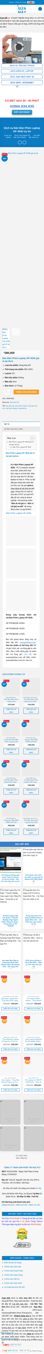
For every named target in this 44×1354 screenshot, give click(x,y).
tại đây (38, 1188)
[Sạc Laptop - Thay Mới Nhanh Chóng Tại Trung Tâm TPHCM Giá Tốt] (10, 1065)
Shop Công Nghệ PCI (22, 135)
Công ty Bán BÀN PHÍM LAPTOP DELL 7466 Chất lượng (31, 741)
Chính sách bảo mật (12, 1267)
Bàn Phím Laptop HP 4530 (22, 447)
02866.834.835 (8, 1205)
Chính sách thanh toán (13, 1271)
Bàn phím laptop (20, 137)
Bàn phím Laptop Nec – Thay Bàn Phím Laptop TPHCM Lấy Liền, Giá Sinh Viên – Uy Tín (10, 1000)
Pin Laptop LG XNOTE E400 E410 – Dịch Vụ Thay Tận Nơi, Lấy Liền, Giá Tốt (34, 1081)
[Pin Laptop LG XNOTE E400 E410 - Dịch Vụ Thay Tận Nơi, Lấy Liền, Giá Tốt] (33, 1065)
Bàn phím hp (33, 137)
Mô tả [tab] (6, 424)
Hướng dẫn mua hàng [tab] (13, 429)
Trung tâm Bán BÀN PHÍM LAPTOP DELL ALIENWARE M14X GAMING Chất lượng (11, 821)
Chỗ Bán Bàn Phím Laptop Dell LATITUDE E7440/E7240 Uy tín (11, 700)
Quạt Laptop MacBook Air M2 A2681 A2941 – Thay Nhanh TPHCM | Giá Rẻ (33, 1040)
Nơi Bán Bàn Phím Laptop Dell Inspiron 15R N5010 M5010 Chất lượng (11, 781)
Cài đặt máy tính (20, 1304)
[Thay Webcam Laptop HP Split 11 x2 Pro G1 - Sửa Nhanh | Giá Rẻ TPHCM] (10, 1025)
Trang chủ (7, 135)
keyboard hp (22, 408)
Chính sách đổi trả (12, 1279)
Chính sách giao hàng (13, 1275)
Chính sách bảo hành (13, 1283)
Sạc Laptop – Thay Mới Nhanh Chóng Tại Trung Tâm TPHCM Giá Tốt (10, 1081)
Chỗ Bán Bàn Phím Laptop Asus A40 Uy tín (31, 700)
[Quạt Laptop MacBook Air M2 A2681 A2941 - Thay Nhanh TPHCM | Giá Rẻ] (33, 1025)
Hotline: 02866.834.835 (17, 2)
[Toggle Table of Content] (31, 438)
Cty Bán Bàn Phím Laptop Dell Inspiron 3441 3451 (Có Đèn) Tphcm (31, 781)
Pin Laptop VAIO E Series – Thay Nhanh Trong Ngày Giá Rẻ (33, 1000)
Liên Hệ (28, 654)
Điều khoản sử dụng (12, 1263)
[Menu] (3, 9)
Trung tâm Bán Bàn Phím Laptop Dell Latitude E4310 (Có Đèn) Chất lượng (11, 741)
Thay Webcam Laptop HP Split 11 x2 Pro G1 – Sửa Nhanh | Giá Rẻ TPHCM (10, 1040)
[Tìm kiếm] (40, 9)
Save (5, 154)
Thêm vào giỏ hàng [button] (11, 711)
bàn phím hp (10, 406)
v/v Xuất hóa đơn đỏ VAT (14, 1287)
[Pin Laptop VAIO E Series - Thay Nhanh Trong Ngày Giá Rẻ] (33, 984)
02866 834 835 (15, 1345)
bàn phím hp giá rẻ (21, 406)
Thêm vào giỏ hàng (26, 392)
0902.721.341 (34, 1205)
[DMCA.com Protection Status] (22, 1234)
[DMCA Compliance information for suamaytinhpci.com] (22, 1245)
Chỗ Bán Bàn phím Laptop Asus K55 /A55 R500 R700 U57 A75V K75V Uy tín (31, 821)
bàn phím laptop (11, 408)
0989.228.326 (21, 1205)
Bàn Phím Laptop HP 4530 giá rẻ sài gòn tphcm (21, 443)
